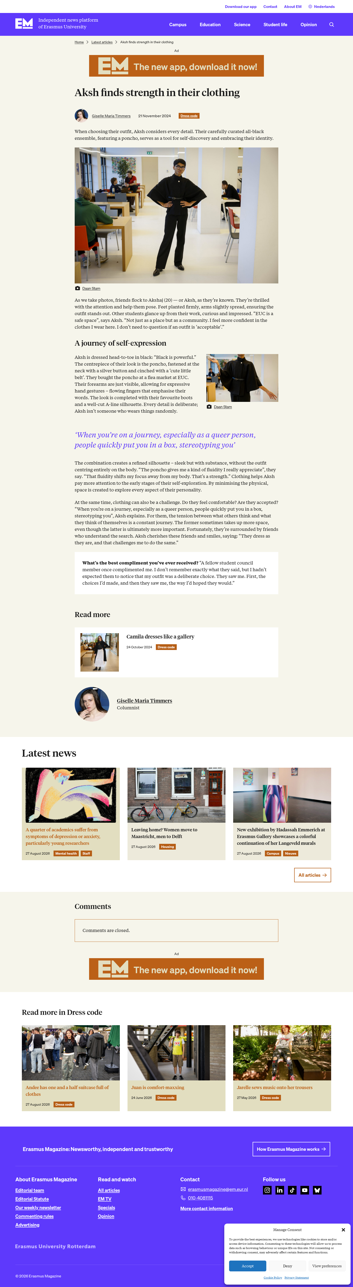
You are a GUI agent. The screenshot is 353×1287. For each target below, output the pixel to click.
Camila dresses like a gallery (160, 636)
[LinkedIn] (279, 1190)
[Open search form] (332, 24)
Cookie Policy (273, 1277)
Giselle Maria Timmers (111, 116)
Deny (287, 1266)
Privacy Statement (297, 1277)
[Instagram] (267, 1190)
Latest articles (102, 42)
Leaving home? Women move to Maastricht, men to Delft (164, 833)
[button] (343, 1229)
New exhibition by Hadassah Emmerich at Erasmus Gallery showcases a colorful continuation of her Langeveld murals (281, 836)
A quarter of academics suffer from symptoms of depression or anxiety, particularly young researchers (63, 836)
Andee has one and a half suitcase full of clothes (67, 1091)
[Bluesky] (317, 1190)
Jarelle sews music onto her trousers (275, 1087)
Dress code (189, 115)
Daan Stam (91, 288)
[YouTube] (304, 1190)
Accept (248, 1266)
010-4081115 (200, 1198)
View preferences (327, 1266)
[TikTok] (292, 1190)
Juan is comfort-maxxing (157, 1087)
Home (79, 42)
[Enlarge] (272, 360)
